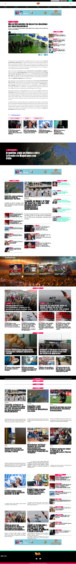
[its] (51, 51)
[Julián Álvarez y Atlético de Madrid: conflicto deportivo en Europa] (54, 184)
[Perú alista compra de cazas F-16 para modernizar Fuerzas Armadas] (7, 229)
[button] (15, 118)
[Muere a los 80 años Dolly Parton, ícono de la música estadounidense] (7, 242)
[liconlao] (52, 532)
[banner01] (38, 15)
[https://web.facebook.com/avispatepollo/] (36, 559)
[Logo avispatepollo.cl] (38, 4)
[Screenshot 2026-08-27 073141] (7, 215)
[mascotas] (51, 36)
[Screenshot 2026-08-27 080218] (54, 218)
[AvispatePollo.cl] (5, 4)
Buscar (70, 0)
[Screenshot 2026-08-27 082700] (54, 210)
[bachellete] (54, 192)
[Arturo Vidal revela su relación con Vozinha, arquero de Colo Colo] (7, 236)
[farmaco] (51, 46)
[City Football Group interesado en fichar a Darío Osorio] (52, 524)
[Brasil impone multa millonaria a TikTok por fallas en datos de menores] (7, 249)
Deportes (12, 264)
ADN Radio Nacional (16, 114)
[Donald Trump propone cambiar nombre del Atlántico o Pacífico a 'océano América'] (54, 201)
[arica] (51, 41)
